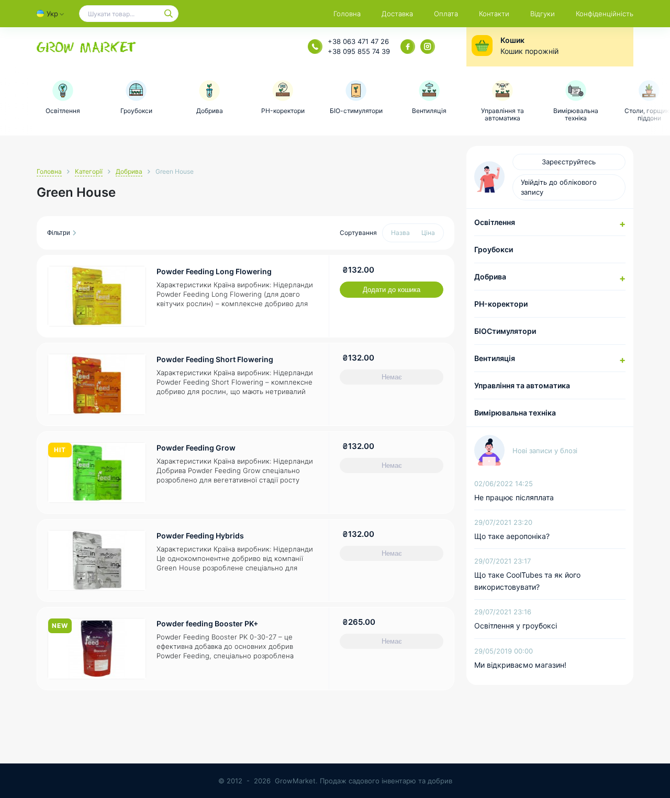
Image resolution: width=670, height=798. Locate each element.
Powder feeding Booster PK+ (207, 623)
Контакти (494, 13)
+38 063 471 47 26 (358, 41)
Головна (347, 13)
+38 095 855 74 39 (359, 51)
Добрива (129, 171)
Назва (400, 233)
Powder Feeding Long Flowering (214, 271)
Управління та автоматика (522, 385)
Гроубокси (493, 249)
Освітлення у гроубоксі (515, 625)
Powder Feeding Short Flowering (215, 359)
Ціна (428, 233)
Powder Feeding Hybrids (200, 535)
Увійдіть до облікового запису (559, 187)
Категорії (89, 171)
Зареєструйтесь (569, 162)
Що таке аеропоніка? (512, 536)
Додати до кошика (391, 290)
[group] (63, 97)
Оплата (446, 13)
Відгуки (542, 13)
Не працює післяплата (514, 497)
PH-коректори (501, 303)
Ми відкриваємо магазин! (520, 664)
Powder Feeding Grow (196, 447)
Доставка (397, 13)
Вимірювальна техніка (515, 412)
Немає (392, 377)
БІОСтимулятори (505, 331)
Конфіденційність (604, 13)
